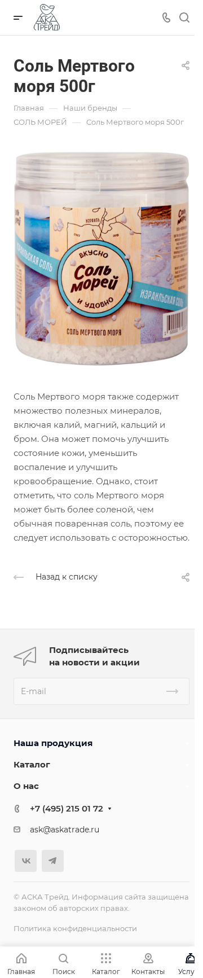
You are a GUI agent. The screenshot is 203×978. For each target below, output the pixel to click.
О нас (26, 785)
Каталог (32, 764)
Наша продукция (53, 743)
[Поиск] (184, 17)
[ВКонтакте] (26, 861)
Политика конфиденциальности (75, 928)
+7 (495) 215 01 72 (66, 808)
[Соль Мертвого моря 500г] (101, 258)
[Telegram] (53, 861)
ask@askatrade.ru (64, 829)
